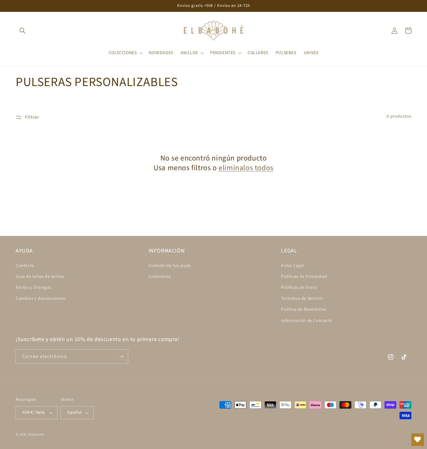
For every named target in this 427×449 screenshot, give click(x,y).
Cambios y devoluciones (40, 298)
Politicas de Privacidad (304, 276)
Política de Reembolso (304, 309)
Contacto (25, 266)
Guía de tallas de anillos (40, 276)
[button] (22, 31)
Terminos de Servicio (302, 298)
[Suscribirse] (121, 356)
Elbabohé (36, 434)
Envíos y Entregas (33, 287)
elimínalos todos (246, 168)
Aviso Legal (292, 266)
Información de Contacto (306, 321)
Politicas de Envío (299, 287)
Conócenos (159, 276)
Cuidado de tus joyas (169, 266)
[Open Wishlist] (417, 439)
